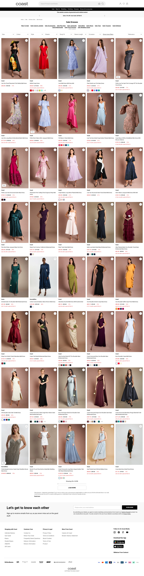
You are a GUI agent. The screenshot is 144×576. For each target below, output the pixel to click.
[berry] (123, 309)
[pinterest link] (119, 532)
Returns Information (29, 544)
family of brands (126, 512)
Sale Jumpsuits (72, 26)
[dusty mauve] (42, 422)
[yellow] (90, 90)
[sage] (90, 365)
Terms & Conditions (48, 536)
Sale (26, 19)
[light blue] (94, 90)
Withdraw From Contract (121, 552)
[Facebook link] (123, 532)
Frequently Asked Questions (32, 538)
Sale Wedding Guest (84, 27)
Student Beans (9, 541)
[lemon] (62, 90)
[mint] (35, 90)
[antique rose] (40, 422)
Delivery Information (30, 541)
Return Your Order (29, 536)
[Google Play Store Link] (119, 542)
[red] (64, 421)
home (22, 19)
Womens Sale (32, 19)
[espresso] (88, 422)
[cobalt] (97, 90)
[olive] (92, 422)
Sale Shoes (89, 26)
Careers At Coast (67, 533)
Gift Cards (8, 546)
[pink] (59, 145)
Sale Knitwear (117, 26)
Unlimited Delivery (10, 533)
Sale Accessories (50, 26)
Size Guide (8, 536)
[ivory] (33, 307)
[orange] (116, 309)
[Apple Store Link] (119, 546)
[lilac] (37, 90)
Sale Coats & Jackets (37, 26)
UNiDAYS (7, 544)
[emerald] (99, 90)
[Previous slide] (39, 15)
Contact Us (27, 533)
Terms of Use (47, 541)
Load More (72, 487)
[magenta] (2, 200)
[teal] (68, 145)
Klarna (6, 538)
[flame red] (31, 90)
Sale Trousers (106, 26)
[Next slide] (105, 15)
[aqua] (42, 90)
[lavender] (59, 90)
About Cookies (47, 538)
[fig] (31, 254)
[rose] (62, 200)
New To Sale (25, 26)
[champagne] (64, 145)
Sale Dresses (39, 19)
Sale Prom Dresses (70, 27)
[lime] (40, 90)
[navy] (66, 145)
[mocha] (90, 422)
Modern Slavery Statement (70, 536)
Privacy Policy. (127, 514)
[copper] (66, 365)
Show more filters (108, 34)
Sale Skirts (81, 26)
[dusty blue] (64, 200)
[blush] (90, 254)
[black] (88, 254)
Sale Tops (98, 26)
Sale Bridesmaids (57, 27)
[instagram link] (115, 532)
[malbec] (62, 365)
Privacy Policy (47, 533)
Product (45, 544)
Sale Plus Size (61, 26)
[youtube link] (127, 532)
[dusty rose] (33, 90)
